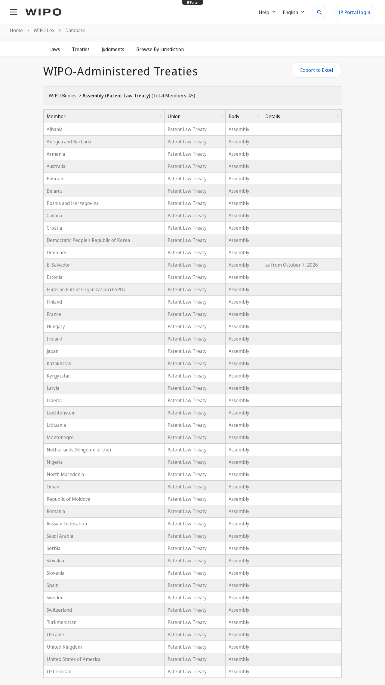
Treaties (81, 49)
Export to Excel (316, 70)
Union (174, 116)
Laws (54, 49)
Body (234, 116)
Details (272, 116)
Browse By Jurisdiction (160, 49)
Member (56, 116)
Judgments (113, 49)
